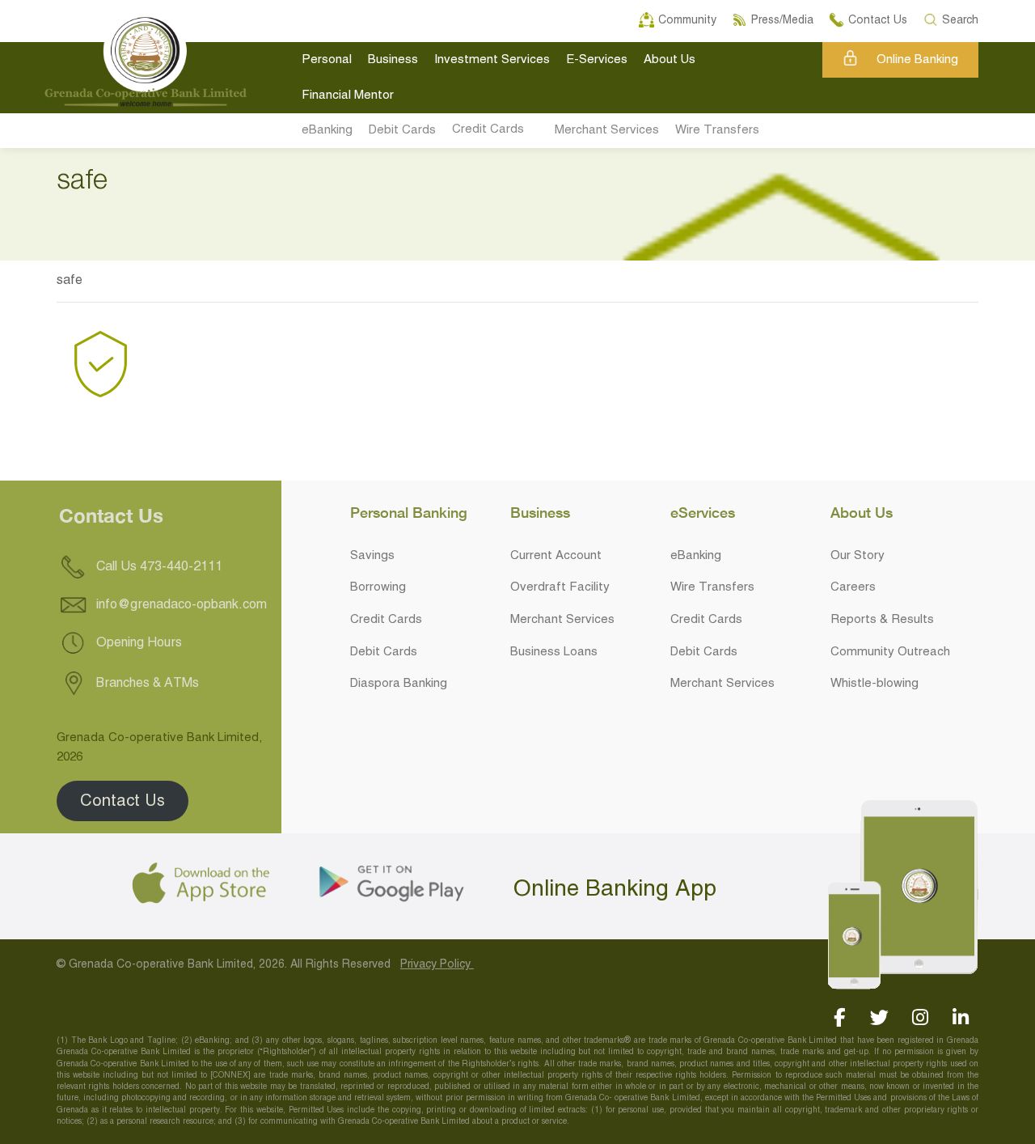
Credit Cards (488, 129)
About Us (669, 60)
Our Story (857, 555)
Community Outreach (890, 652)
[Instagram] (920, 1017)
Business (393, 60)
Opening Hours (137, 643)
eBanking (327, 130)
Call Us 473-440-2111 (157, 567)
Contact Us (122, 800)
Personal (327, 60)
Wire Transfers (717, 130)
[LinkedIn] (960, 1017)
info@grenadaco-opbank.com (181, 605)
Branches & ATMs (146, 683)
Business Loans (554, 652)
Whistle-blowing (874, 683)
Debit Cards (402, 130)
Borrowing (378, 587)
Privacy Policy (437, 965)
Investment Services (492, 60)
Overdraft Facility (560, 587)
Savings (372, 555)
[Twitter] (879, 1017)
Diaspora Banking (398, 683)
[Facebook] (839, 1017)
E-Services (596, 60)
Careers (853, 587)
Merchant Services (607, 130)
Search (960, 18)
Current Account (556, 555)
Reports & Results (882, 619)
